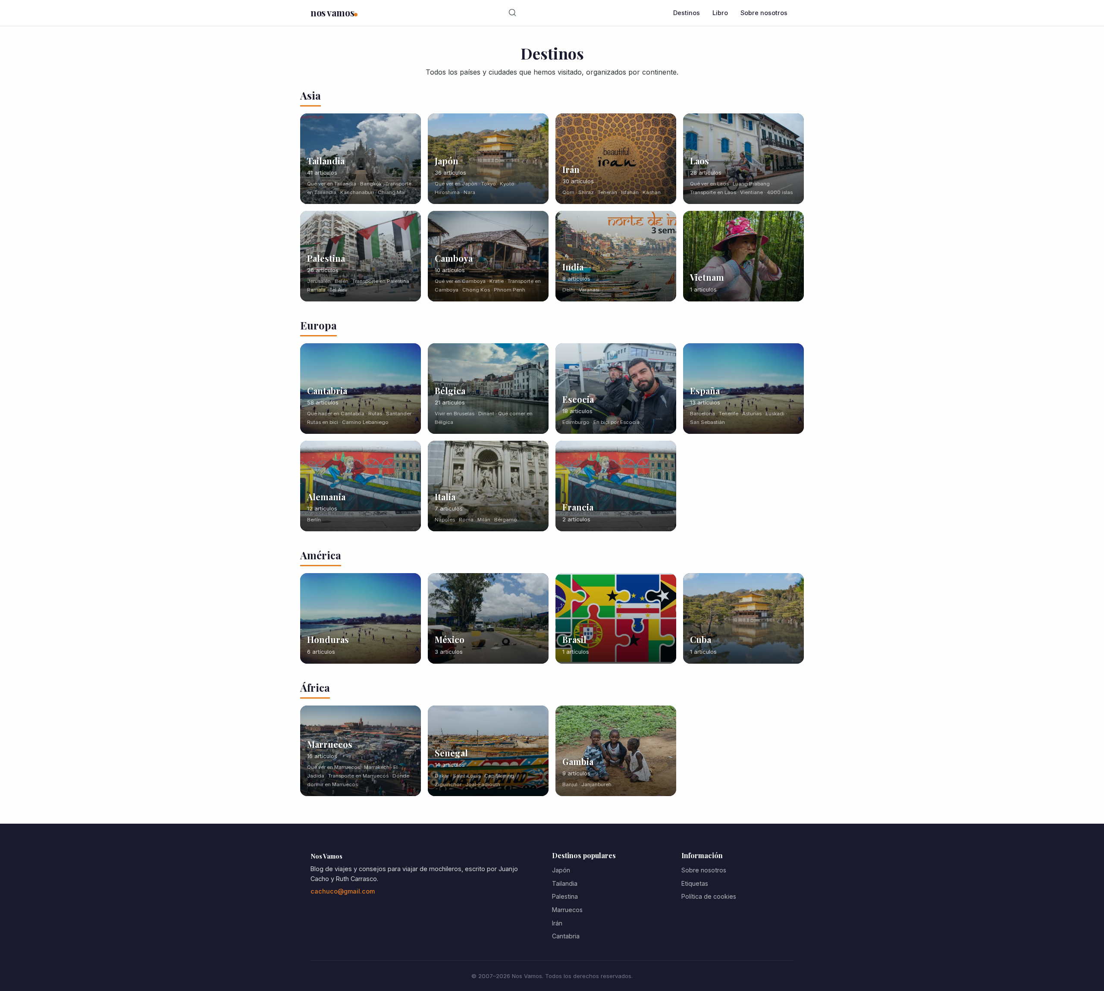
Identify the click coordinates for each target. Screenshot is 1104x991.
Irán (557, 923)
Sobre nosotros (763, 12)
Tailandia (564, 883)
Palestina (565, 896)
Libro (720, 12)
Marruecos (567, 909)
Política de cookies (708, 896)
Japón (561, 870)
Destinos (686, 12)
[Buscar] (512, 13)
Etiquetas (694, 883)
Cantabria (566, 936)
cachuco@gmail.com (342, 891)
